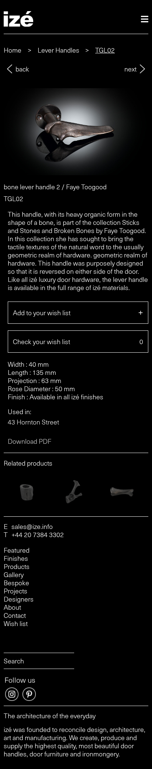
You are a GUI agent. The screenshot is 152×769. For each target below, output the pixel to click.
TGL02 (105, 50)
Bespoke (16, 583)
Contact (15, 615)
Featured (17, 550)
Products (17, 566)
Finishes (16, 558)
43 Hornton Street (33, 422)
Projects (15, 591)
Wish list (16, 623)
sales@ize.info (32, 526)
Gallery (14, 574)
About (12, 607)
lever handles (58, 50)
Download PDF (29, 441)
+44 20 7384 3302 (37, 534)
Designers (19, 599)
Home (12, 50)
